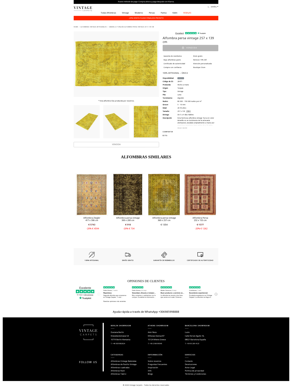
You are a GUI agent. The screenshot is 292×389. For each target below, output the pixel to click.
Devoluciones (191, 364)
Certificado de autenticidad (174, 63)
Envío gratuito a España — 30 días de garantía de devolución (146, 1)
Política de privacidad (194, 370)
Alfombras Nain (118, 370)
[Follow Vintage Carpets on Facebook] (84, 367)
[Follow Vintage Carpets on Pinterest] (89, 367)
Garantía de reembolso (173, 56)
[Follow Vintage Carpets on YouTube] (86, 367)
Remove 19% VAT (200, 60)
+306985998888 (169, 312)
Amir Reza (152, 332)
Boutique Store (199, 67)
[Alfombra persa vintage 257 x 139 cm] (87, 121)
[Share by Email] (187, 132)
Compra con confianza (172, 67)
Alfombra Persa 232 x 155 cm (200, 219)
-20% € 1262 (201, 228)
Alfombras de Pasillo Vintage (124, 364)
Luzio (187, 332)
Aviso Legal (190, 367)
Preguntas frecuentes (157, 364)
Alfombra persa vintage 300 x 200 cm (128, 219)
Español (214, 7)
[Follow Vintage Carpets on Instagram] (92, 367)
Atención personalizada (202, 63)
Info (149, 370)
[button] (87, 210)
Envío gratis (198, 56)
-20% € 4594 (92, 228)
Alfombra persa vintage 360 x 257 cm (164, 219)
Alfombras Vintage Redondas (123, 361)
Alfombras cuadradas (120, 367)
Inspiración (153, 367)
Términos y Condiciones (195, 374)
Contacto (189, 361)
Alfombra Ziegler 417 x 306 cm (91, 219)
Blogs (150, 374)
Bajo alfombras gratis (172, 60)
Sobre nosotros (154, 361)
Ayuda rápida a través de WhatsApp (136, 312)
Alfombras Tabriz (118, 374)
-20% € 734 (128, 228)
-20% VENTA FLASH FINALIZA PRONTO (146, 18)
